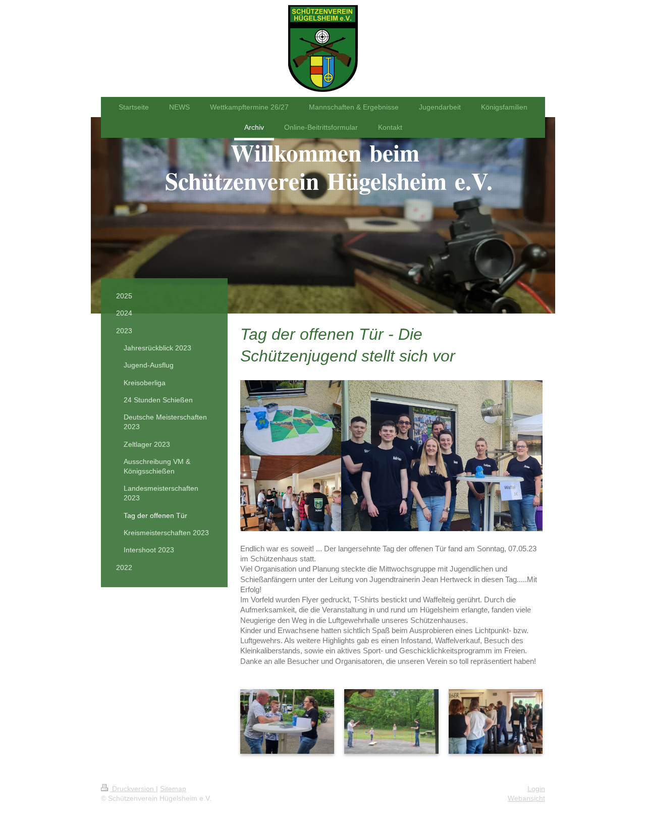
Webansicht (526, 798)
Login (536, 789)
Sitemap (173, 789)
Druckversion (133, 789)
